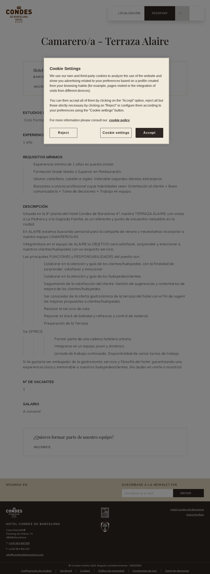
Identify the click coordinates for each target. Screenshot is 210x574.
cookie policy (119, 120)
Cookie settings (116, 132)
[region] (106, 100)
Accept (149, 132)
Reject (63, 132)
